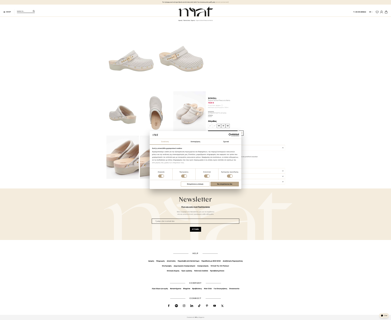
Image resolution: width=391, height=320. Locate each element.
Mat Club (208, 288)
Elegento (201, 317)
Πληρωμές (160, 261)
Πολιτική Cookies (201, 271)
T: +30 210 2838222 (359, 12)
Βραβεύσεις (197, 288)
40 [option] (219, 126)
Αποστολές (214, 176)
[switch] (184, 176)
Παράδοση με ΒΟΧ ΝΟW (211, 261)
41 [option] (223, 126)
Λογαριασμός (203, 266)
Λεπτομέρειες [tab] (195, 141)
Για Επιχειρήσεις (220, 288)
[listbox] (246, 126)
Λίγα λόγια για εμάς (160, 288)
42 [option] (228, 126)
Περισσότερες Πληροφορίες (220, 170)
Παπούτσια (186, 20)
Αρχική (180, 20)
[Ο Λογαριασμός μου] (381, 12)
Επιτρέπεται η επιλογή (195, 184)
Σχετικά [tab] (226, 141)
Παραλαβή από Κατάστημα (188, 261)
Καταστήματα (175, 288)
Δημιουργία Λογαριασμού (184, 266)
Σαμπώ (193, 20)
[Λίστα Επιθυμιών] (377, 12)
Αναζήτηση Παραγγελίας (233, 261)
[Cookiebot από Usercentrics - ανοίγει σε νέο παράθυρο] (230, 134)
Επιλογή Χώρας (173, 271)
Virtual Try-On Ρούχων (220, 266)
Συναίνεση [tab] (165, 141)
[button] (24, 10)
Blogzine (186, 288)
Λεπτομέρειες (215, 147)
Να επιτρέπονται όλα (224, 184)
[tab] (246, 147)
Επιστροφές (214, 181)
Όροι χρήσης (186, 271)
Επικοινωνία (234, 288)
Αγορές (151, 261)
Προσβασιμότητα (217, 271)
